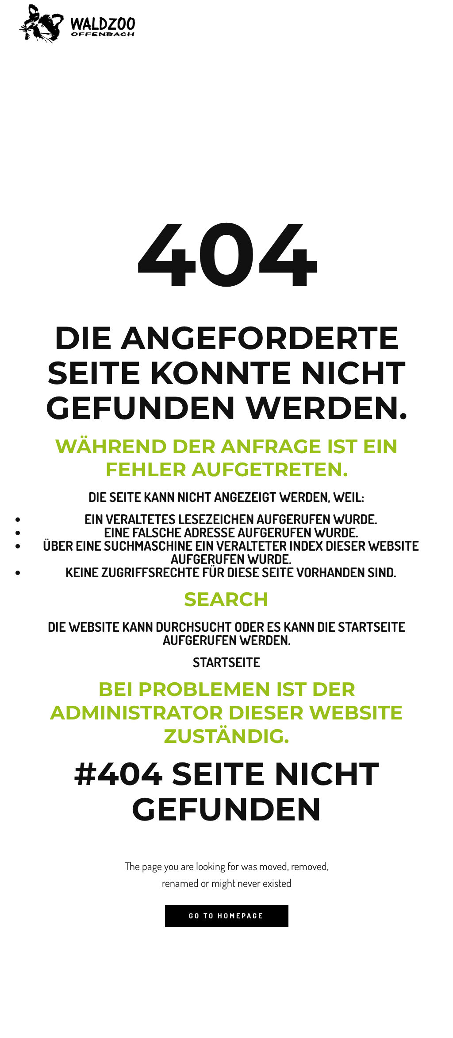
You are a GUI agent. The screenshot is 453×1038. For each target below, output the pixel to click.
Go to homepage (226, 915)
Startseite (226, 661)
